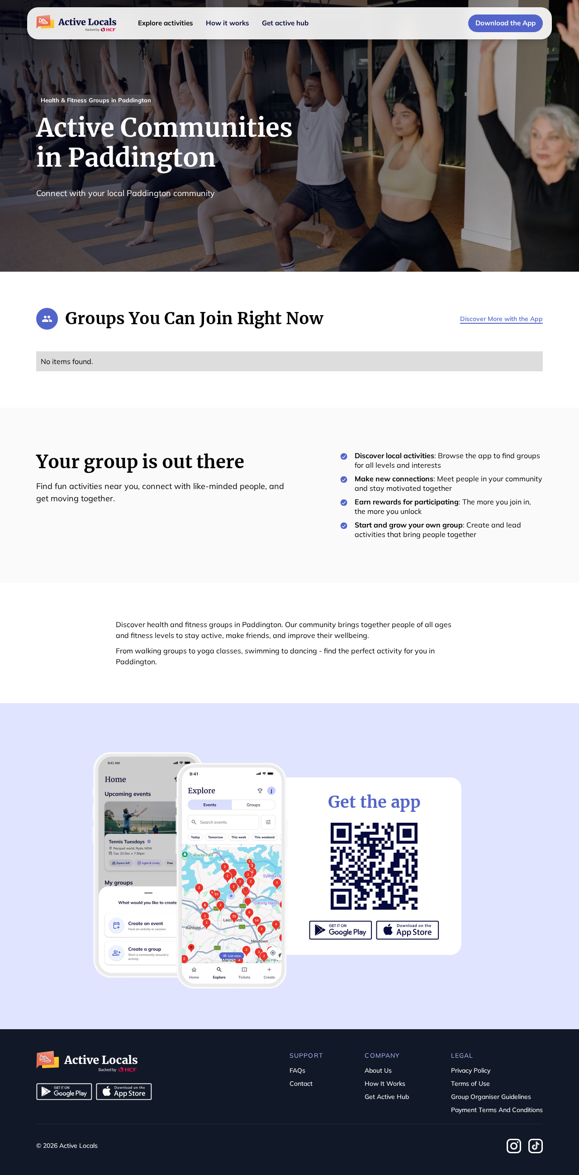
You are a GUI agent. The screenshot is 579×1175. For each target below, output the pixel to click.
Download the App (505, 23)
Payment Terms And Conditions (497, 1110)
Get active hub (285, 23)
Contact (301, 1083)
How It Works (385, 1083)
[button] (166, 23)
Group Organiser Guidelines (491, 1097)
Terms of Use (470, 1083)
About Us (378, 1070)
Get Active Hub (387, 1097)
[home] (76, 23)
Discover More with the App (501, 319)
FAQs (297, 1070)
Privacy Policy (470, 1070)
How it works (227, 23)
